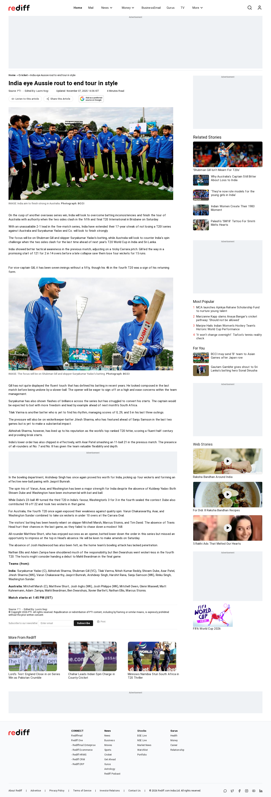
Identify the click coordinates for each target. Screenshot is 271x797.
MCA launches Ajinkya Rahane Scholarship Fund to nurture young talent (227, 309)
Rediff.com (164, 790)
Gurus (171, 8)
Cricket (23, 75)
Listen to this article (27, 98)
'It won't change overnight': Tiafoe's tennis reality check (229, 336)
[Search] (250, 8)
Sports (107, 750)
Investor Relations (110, 790)
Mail (90, 8)
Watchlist (142, 750)
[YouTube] (253, 791)
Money (126, 8)
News (105, 8)
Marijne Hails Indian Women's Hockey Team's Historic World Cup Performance (225, 327)
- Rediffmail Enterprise (83, 745)
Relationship (177, 750)
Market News (144, 745)
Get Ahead (110, 759)
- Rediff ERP (77, 764)
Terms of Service (82, 790)
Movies (108, 745)
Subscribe (83, 623)
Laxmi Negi (42, 91)
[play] (228, 461)
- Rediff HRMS (78, 754)
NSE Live (142, 740)
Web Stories (203, 444)
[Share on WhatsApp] (225, 791)
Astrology (109, 769)
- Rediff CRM (78, 759)
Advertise (36, 790)
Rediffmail (77, 735)
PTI (19, 91)
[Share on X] (232, 791)
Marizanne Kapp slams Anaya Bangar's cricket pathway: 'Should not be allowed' (226, 318)
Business (109, 740)
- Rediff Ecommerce (81, 750)
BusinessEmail (151, 8)
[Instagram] (246, 791)
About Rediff (15, 790)
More (195, 8)
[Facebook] (239, 791)
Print (103, 621)
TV (183, 8)
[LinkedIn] (260, 791)
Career (174, 745)
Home (78, 8)
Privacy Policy (56, 790)
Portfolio (142, 754)
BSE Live (142, 735)
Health (174, 735)
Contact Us (134, 790)
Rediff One (77, 740)
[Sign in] (259, 8)
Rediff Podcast (112, 773)
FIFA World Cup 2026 (207, 628)
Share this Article (60, 98)
